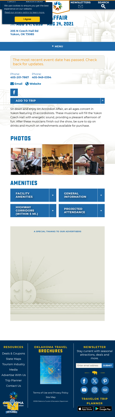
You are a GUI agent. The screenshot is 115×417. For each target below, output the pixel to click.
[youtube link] (84, 390)
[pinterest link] (105, 381)
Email (18, 83)
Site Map (51, 397)
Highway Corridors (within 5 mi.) (27, 211)
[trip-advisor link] (105, 390)
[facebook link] (84, 381)
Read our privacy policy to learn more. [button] (25, 12)
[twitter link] (94, 381)
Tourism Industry (13, 364)
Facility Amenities (24, 195)
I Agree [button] (27, 19)
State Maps (13, 359)
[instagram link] (94, 390)
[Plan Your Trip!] (10, 406)
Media (13, 369)
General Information (75, 195)
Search (103, 2)
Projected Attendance (74, 210)
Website (35, 83)
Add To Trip (26, 100)
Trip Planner (13, 380)
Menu (57, 46)
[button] (103, 5)
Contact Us (13, 386)
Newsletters (81, 2)
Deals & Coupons (13, 353)
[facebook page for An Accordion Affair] (14, 92)
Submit (107, 365)
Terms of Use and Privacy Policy (50, 392)
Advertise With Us (13, 375)
